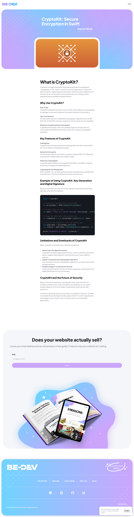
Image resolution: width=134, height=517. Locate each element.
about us (83, 481)
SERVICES (55, 481)
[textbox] (67, 215)
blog (94, 481)
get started (42, 481)
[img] (10, 4)
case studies (69, 481)
